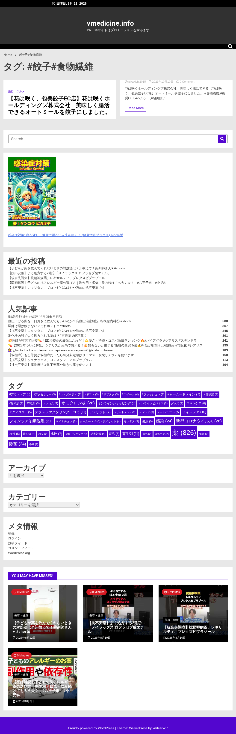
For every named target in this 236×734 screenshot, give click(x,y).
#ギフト (92, 394)
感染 (164, 421)
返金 (203, 434)
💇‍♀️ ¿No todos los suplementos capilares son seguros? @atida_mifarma (60, 350)
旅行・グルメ (16, 91)
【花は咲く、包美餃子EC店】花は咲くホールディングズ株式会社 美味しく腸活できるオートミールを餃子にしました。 (59, 105)
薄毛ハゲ (162, 434)
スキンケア (196, 403)
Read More (135, 108)
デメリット (100, 412)
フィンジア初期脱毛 (31, 421)
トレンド (146, 412)
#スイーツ (130, 394)
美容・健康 (21, 615)
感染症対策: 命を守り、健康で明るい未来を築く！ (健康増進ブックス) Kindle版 (65, 235)
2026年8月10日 (100, 637)
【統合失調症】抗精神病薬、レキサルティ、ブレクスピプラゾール (56, 278)
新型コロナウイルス (199, 421)
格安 (42, 434)
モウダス (131, 421)
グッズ (177, 403)
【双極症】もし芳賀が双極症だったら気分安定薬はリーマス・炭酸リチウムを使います (71, 355)
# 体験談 (211, 394)
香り (33, 444)
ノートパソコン (168, 412)
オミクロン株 (78, 403)
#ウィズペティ (70, 394)
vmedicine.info (110, 23)
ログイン (14, 538)
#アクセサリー (44, 394)
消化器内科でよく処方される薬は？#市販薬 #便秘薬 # (47, 335)
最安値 (29, 434)
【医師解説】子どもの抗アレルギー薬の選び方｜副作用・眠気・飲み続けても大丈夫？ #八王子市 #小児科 (87, 283)
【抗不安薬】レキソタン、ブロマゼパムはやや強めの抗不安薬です (56, 287)
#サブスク (110, 394)
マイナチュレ (66, 421)
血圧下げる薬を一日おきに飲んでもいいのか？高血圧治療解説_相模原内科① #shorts (69, 321)
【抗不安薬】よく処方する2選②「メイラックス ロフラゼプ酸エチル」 (59, 273)
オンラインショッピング (116, 403)
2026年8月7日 (24, 701)
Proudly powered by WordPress (91, 728)
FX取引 (33, 403)
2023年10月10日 (162, 81)
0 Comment (187, 81)
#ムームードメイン (184, 394)
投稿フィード (17, 543)
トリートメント (125, 412)
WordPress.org (19, 553)
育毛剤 (130, 434)
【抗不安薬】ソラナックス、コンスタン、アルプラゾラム (50, 360)
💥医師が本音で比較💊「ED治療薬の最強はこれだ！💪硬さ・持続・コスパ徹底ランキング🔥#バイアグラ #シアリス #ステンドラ (102, 340)
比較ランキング (76, 434)
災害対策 (98, 434)
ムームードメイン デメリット (100, 421)
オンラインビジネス (153, 403)
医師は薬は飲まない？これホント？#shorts (39, 326)
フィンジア (194, 412)
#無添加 (16, 403)
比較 (56, 434)
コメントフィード (21, 548)
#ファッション (153, 394)
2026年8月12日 (25, 637)
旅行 (14, 434)
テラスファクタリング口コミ (60, 412)
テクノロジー (20, 412)
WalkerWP (160, 728)
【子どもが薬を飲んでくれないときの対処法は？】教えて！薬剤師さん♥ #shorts (66, 268)
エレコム (50, 403)
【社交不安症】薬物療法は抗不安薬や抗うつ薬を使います (50, 365)
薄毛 (146, 434)
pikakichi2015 (137, 81)
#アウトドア (19, 394)
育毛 (114, 434)
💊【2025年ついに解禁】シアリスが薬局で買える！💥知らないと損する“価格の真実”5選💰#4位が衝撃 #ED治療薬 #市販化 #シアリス (105, 345)
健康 (147, 421)
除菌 (17, 444)
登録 (11, 533)
